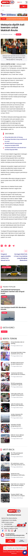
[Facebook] (6, 246)
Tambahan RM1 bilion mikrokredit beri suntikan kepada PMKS (18, 373)
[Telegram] (13, 246)
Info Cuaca (6, 6)
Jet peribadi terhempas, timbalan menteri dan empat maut (12, 292)
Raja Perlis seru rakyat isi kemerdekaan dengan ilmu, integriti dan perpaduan (18, 484)
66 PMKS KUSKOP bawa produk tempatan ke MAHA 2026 (17, 363)
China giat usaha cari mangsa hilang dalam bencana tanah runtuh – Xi (18, 394)
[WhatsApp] (9, 246)
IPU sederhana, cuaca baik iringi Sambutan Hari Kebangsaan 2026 (18, 464)
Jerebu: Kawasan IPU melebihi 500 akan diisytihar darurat (17, 415)
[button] (26, 2)
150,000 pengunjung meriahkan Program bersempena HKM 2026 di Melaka (18, 384)
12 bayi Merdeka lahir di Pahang (14, 137)
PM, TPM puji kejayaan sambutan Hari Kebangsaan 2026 (17, 453)
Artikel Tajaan (6, 267)
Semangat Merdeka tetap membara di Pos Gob (18, 353)
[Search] (25, 10)
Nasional (18, 34)
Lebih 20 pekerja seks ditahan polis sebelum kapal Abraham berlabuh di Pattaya (18, 404)
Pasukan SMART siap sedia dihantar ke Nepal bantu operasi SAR (17, 495)
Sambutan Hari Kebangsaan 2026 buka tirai (17, 474)
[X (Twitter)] (2, 246)
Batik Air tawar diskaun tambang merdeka (17, 435)
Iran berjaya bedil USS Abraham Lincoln (13, 308)
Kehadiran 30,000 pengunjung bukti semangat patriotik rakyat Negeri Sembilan (17, 425)
